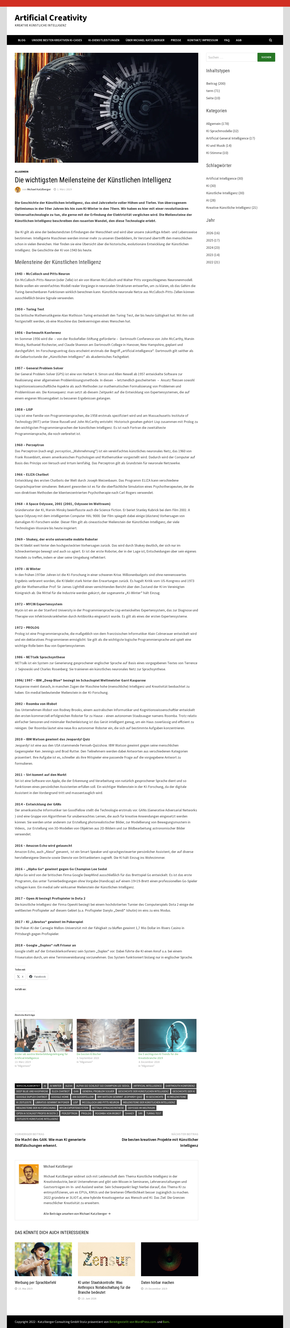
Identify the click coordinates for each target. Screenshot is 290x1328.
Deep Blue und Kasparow (32, 1091)
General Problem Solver (98, 1091)
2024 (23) (213, 247)
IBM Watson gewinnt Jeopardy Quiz (119, 1097)
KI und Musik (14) (219, 145)
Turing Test (153, 1113)
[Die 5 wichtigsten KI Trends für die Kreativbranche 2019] (167, 1035)
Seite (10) (213, 98)
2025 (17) (213, 240)
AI (45, 1085)
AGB (238, 40)
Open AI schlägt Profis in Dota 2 (37, 1113)
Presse (176, 40)
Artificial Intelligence (148, 1085)
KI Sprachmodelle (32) (222, 131)
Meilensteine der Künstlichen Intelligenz (149, 1102)
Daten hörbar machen (157, 1282)
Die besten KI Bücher (89, 1054)
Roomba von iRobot (108, 1113)
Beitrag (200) (215, 83)
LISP (75, 1102)
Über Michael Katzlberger (145, 40)
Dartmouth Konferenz (180, 1085)
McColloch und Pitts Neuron (100, 1102)
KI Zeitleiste (24, 1102)
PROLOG (86, 1113)
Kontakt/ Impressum (202, 40)
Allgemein (21, 171)
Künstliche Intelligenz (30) (225, 193)
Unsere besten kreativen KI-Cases (57, 40)
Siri (140, 1113)
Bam (166, 1322)
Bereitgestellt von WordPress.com (132, 1322)
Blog (21, 40)
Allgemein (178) (217, 123)
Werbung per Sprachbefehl (35, 1282)
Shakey (129, 1113)
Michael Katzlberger (39, 189)
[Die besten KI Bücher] (106, 1035)
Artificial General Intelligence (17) (230, 138)
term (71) (213, 90)
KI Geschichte (154, 1097)
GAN (76, 1091)
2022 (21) (213, 262)
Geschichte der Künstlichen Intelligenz (143, 1091)
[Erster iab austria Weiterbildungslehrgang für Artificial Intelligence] (44, 1035)
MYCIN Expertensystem (74, 1108)
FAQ (227, 40)
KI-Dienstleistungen (103, 40)
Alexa (68, 1085)
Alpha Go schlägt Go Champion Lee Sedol (103, 1085)
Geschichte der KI (184, 1091)
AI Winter (55, 1085)
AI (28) (211, 200)
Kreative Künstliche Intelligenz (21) (231, 207)
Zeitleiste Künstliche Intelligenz (37, 1119)
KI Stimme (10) (217, 152)
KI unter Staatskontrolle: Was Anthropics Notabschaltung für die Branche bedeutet (104, 1287)
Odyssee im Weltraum (141, 1108)
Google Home (60, 1097)
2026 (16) (213, 233)
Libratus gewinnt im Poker (52, 1102)
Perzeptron (69, 1113)
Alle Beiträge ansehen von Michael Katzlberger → (77, 1214)
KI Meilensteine (176, 1097)
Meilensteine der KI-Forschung (36, 1108)
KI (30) (211, 185)
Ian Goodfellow (83, 1097)
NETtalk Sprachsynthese (108, 1108)
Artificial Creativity (51, 17)
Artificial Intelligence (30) (224, 178)
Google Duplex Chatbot (31, 1097)
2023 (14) (213, 255)
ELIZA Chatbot (61, 1091)
